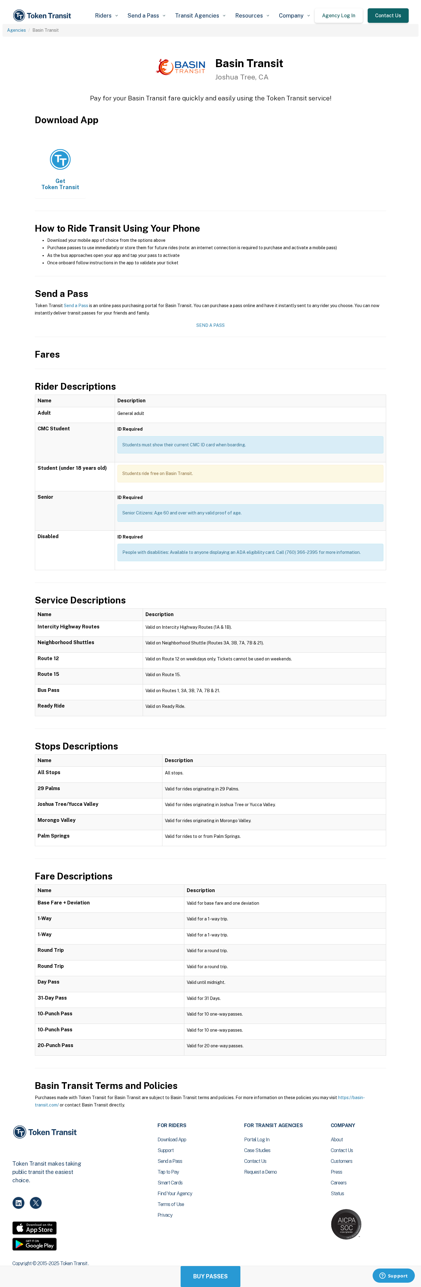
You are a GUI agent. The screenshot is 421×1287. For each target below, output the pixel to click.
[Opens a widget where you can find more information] (393, 1276)
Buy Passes (210, 1276)
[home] (43, 15)
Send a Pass (76, 305)
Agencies (16, 30)
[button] (106, 15)
